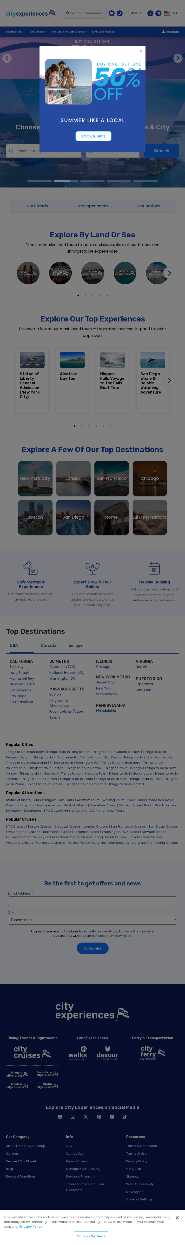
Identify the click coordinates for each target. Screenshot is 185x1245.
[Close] (177, 1217)
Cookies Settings (90, 1236)
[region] (92, 1227)
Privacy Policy (30, 1226)
